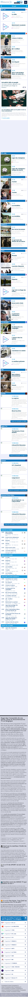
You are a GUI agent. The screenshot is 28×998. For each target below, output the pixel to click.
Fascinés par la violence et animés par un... (18, 40)
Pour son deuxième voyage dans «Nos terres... (18, 231)
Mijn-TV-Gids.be (16, 994)
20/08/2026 (15, 408)
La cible (14, 14)
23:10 (13, 335)
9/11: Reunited (16, 465)
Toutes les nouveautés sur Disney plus (17, 490)
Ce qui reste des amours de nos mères (18, 240)
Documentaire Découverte (18, 295)
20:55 (13, 253)
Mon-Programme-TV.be (7, 994)
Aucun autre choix (17, 303)
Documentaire (16, 440)
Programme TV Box (9, 987)
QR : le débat (16, 49)
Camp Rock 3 (16, 478)
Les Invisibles (16, 205)
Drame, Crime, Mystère (18, 418)
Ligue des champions (18, 158)
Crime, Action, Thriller (17, 405)
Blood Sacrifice (16, 411)
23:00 (13, 166)
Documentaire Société (17, 245)
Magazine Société (16, 42)
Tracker (14, 181)
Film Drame (15, 259)
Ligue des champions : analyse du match (19, 169)
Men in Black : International (16, 375)
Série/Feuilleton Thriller (18, 17)
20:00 (13, 348)
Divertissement (16, 28)
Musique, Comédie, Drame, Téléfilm (18, 487)
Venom (14, 385)
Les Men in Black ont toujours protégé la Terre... (18, 378)
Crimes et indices (17, 38)
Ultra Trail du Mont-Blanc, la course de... (18, 73)
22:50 (13, 238)
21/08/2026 (15, 396)
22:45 (13, 190)
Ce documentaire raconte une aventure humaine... (19, 76)
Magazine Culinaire (17, 353)
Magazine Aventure (17, 233)
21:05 (13, 324)
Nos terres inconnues (18, 229)
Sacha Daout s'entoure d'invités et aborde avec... (18, 51)
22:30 (13, 264)
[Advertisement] (14, 137)
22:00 (13, 46)
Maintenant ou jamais (19, 25)
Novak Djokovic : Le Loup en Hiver (18, 500)
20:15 (13, 36)
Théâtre (14, 343)
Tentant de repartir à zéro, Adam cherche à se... (18, 317)
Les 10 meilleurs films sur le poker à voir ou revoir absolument (14, 110)
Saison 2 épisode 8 (16, 183)
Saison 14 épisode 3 (16, 352)
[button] (24, 87)
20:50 (13, 155)
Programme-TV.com (22, 993)
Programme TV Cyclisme (9, 988)
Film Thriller (15, 307)
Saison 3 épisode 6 (16, 217)
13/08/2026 (15, 475)
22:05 (13, 383)
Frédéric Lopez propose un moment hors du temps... (18, 330)
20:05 (13, 59)
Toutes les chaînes (9, 981)
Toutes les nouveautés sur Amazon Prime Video (15, 524)
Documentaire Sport (17, 78)
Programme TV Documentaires (12, 990)
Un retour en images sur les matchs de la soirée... (18, 172)
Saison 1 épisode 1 (16, 16)
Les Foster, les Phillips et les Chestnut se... (18, 341)
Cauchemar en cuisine (19, 350)
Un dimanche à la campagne (17, 327)
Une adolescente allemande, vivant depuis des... (18, 268)
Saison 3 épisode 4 (16, 207)
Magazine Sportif (16, 174)
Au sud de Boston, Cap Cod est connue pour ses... (19, 293)
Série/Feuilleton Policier (18, 184)
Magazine (15, 332)
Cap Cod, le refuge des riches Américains (11, 605)
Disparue (14, 279)
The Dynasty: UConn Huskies (18, 431)
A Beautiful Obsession (19, 445)
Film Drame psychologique (18, 270)
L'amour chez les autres (17, 338)
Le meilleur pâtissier (18, 361)
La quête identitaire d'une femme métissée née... (18, 243)
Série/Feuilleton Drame (18, 282)
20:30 (13, 12)
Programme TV (10, 922)
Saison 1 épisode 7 (16, 281)
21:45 (13, 359)
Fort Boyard (15, 62)
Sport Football (16, 162)
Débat (14, 53)
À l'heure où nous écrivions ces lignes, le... (19, 160)
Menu (25, 2)
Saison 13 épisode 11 (17, 363)
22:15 (13, 23)
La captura (15, 398)
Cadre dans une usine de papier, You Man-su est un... (18, 305)
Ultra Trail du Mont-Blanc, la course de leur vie (12, 610)
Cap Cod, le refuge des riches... (19, 290)
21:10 (13, 179)
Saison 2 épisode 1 (16, 26)
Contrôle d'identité (18, 266)
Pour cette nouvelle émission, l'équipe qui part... (19, 64)
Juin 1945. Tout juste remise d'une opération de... (18, 257)
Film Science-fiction (17, 380)
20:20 (13, 372)
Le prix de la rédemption (15, 314)
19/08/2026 (15, 443)
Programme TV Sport (6, 985)
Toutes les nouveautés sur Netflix (18, 421)
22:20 (13, 70)
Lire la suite (6, 118)
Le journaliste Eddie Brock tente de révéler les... (18, 387)
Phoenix (14, 255)
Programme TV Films (15, 991)
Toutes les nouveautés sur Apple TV (18, 455)
